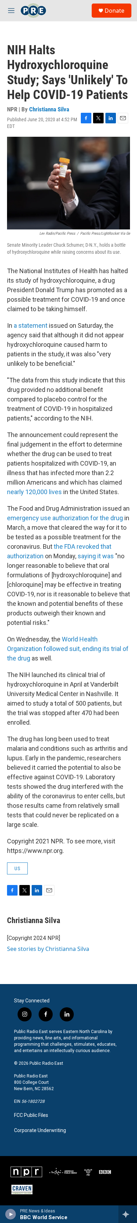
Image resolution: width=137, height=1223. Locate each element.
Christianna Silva (49, 109)
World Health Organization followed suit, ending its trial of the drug (68, 648)
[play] (10, 1214)
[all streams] (127, 1214)
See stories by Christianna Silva (48, 949)
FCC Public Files (31, 1115)
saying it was (96, 556)
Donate (114, 10)
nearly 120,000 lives (34, 492)
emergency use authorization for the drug (65, 518)
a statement (30, 325)
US (17, 868)
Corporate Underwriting (40, 1130)
